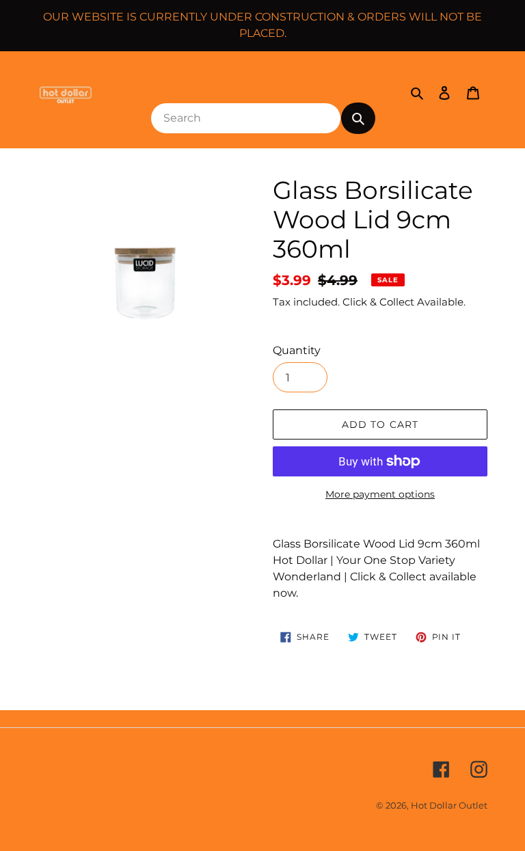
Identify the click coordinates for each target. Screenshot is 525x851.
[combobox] (245, 118)
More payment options (380, 494)
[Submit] (358, 118)
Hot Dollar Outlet (449, 805)
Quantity (297, 350)
